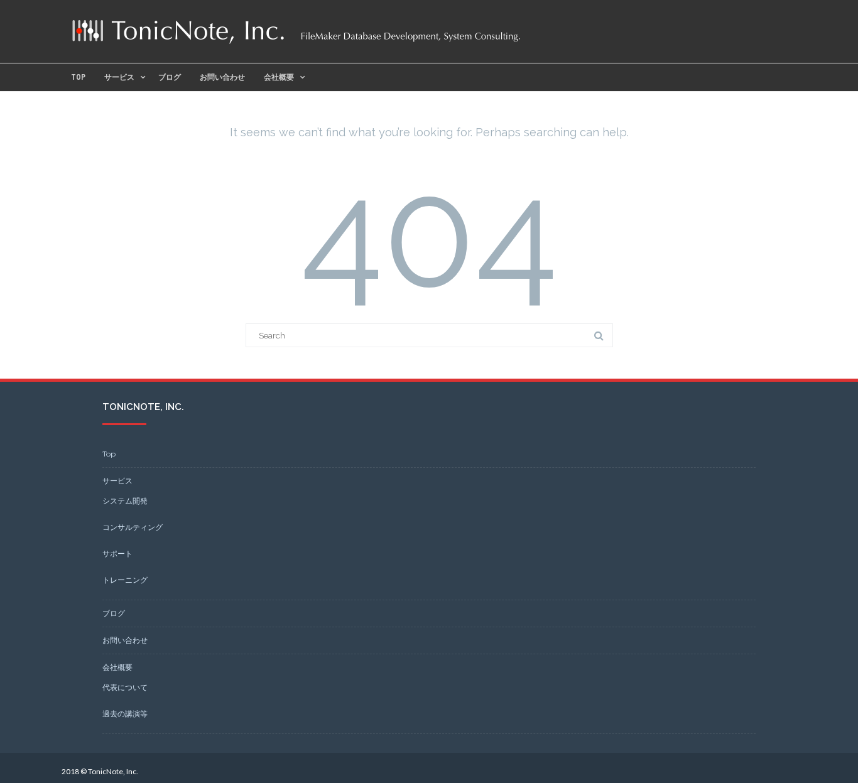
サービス (119, 77)
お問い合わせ (222, 77)
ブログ (169, 77)
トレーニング (125, 580)
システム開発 (125, 500)
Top (78, 77)
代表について (125, 687)
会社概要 (279, 77)
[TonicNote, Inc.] (296, 43)
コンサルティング (132, 527)
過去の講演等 (125, 713)
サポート (117, 553)
